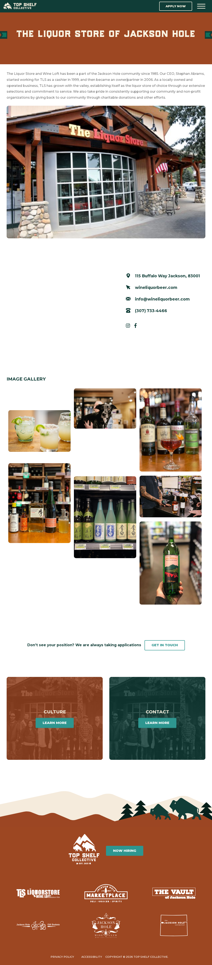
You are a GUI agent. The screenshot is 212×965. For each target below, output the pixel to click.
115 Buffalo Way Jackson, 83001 (167, 275)
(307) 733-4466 (150, 310)
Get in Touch (165, 645)
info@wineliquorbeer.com (162, 299)
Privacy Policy (62, 956)
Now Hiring (124, 851)
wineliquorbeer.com (155, 287)
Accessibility (91, 956)
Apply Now (176, 6)
